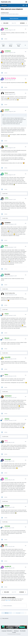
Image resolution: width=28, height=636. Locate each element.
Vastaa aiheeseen (14, 18)
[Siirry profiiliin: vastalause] (2, 51)
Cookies (14, 632)
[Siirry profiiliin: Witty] (2, 441)
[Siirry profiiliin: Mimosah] (2, 506)
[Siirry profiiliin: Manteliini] (2, 275)
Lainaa (5, 38)
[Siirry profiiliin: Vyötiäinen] (2, 223)
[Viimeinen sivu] (26, 23)
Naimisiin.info (6, 2)
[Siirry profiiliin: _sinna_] (2, 198)
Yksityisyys (16, 630)
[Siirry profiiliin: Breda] (2, 29)
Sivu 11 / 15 (14, 23)
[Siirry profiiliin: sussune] (2, 110)
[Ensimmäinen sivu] (2, 23)
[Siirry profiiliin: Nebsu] (2, 375)
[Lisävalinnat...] (25, 29)
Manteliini (7, 274)
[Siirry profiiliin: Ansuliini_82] (2, 567)
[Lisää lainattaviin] (2, 39)
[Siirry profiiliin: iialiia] (2, 545)
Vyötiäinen (8, 222)
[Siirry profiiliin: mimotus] (2, 419)
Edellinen (5, 23)
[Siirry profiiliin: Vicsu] (2, 174)
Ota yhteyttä (22, 630)
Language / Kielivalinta (7, 630)
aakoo (7, 12)
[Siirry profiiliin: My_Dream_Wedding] (2, 79)
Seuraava (22, 23)
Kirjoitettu (10, 29)
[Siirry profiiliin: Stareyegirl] (2, 460)
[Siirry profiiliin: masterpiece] (2, 396)
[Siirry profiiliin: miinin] (2, 479)
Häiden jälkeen (15, 14)
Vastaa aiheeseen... (8, 605)
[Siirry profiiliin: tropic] (2, 147)
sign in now (7, 600)
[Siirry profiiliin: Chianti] (2, 314)
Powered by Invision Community (14, 634)
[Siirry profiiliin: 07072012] (2, 527)
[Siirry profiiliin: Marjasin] (2, 339)
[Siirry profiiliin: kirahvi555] (2, 358)
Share (7, 612)
